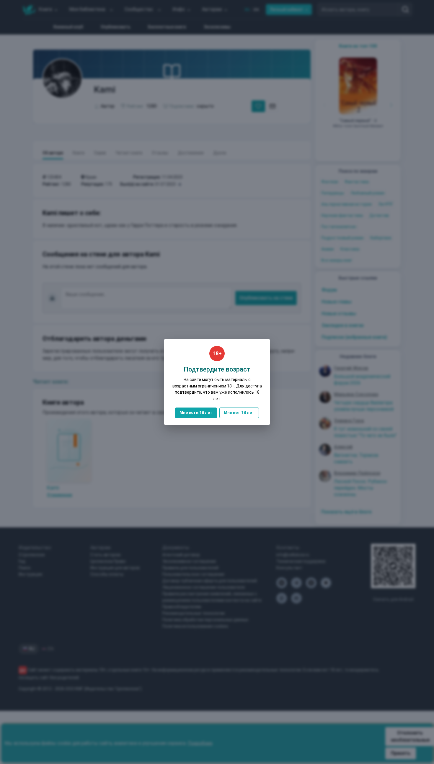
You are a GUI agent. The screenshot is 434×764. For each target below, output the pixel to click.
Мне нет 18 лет (239, 412)
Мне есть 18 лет (196, 412)
